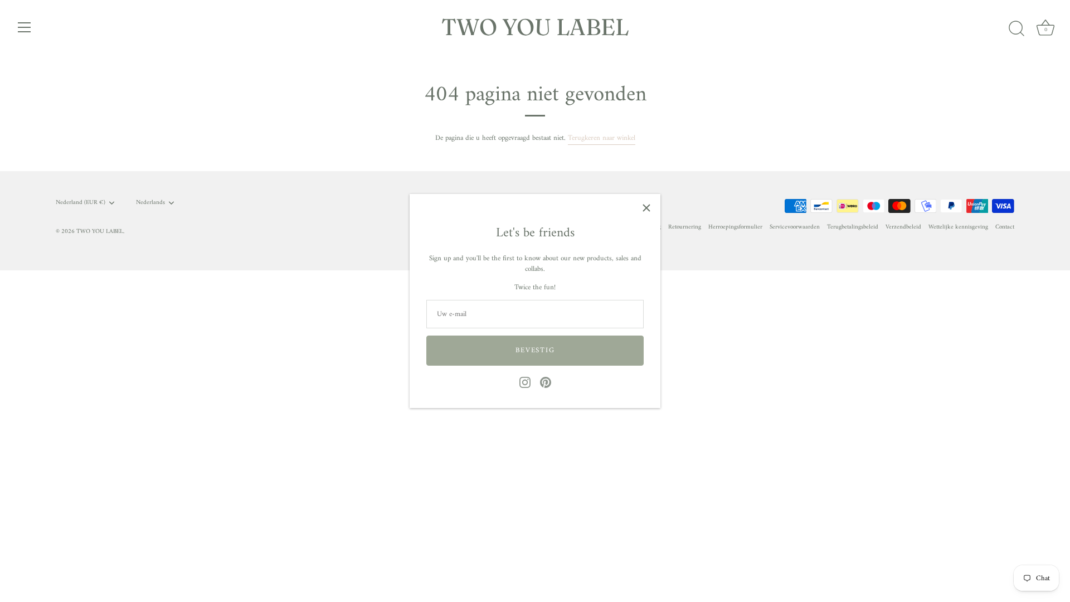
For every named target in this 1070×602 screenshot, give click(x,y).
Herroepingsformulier (735, 227)
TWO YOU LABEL (535, 27)
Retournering (684, 227)
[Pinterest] (545, 382)
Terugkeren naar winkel (601, 138)
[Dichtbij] (646, 208)
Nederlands (150, 203)
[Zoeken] (1016, 29)
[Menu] (24, 27)
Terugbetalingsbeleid (852, 227)
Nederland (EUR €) (80, 203)
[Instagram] (525, 382)
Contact (1004, 227)
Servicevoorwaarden (795, 227)
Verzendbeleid (903, 227)
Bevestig (535, 350)
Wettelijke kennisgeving (958, 227)
